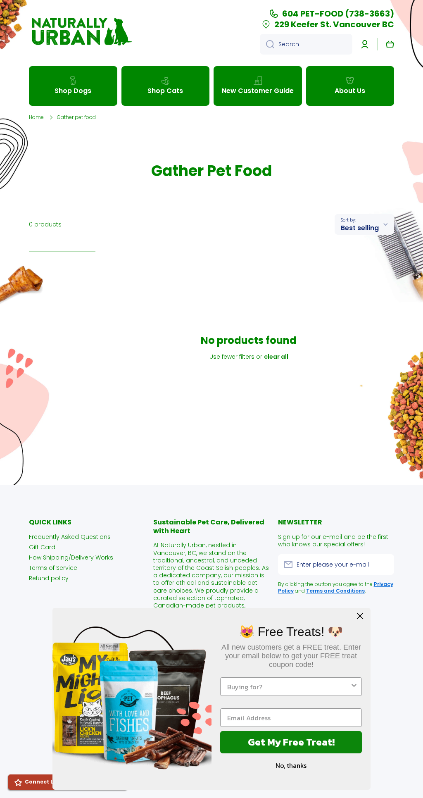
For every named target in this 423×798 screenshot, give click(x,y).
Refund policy (49, 578)
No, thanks (291, 765)
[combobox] (306, 44)
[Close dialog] (360, 616)
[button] (390, 44)
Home (36, 117)
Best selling (360, 228)
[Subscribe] (383, 564)
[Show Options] (354, 687)
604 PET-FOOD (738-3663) (338, 13)
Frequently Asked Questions (70, 537)
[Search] (267, 44)
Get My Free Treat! (291, 742)
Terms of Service (53, 568)
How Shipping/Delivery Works (71, 557)
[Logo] (80, 31)
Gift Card (42, 547)
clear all (276, 356)
